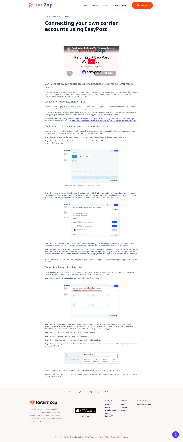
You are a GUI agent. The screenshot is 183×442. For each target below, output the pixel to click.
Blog (123, 404)
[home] (40, 5)
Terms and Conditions (119, 437)
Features (95, 5)
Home (85, 5)
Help (123, 410)
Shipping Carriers (111, 410)
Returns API (109, 416)
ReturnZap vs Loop (144, 404)
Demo (107, 413)
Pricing (106, 5)
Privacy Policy (104, 437)
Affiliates (124, 407)
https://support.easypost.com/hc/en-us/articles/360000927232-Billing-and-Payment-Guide (104, 121)
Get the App (142, 5)
